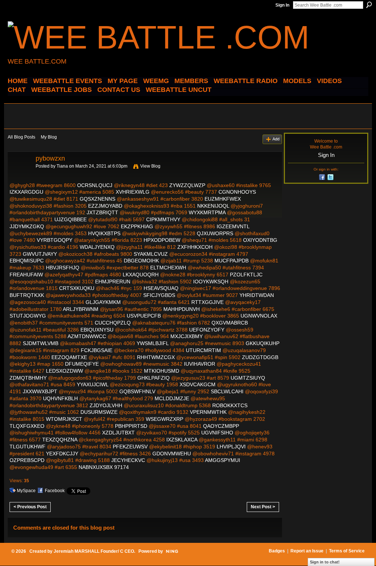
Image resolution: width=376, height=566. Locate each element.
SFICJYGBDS (159, 295)
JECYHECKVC (128, 460)
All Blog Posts (21, 137)
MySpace (26, 490)
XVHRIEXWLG (132, 192)
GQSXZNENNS (97, 199)
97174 (121, 467)
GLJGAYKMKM (103, 302)
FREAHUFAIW (26, 274)
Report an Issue (306, 551)
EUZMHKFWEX (223, 199)
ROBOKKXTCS (229, 405)
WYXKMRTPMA (207, 212)
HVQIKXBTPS (104, 233)
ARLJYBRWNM (80, 309)
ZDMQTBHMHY (28, 378)
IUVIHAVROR (199, 364)
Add (275, 139)
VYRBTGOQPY (54, 240)
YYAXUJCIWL (92, 384)
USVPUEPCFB (144, 316)
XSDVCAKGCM (198, 384)
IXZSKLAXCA (181, 440)
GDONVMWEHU (171, 453)
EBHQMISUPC (27, 261)
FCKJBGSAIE (96, 350)
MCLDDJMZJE (172, 398)
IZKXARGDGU (26, 192)
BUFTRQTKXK (27, 295)
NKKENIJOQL (213, 206)
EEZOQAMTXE (69, 357)
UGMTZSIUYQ (248, 378)
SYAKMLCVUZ (151, 254)
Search (369, 4)
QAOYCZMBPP (221, 426)
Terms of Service (347, 551)
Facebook (55, 490)
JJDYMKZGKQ (27, 226)
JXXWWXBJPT (40, 391)
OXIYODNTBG (260, 240)
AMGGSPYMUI (222, 460)
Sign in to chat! (325, 562)
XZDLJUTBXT (118, 433)
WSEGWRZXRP (164, 419)
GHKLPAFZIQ (153, 378)
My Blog (49, 137)
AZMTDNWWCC (87, 336)
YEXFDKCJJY (62, 453)
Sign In (282, 5)
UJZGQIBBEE (70, 219)
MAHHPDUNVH (181, 309)
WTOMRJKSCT (64, 419)
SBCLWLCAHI (227, 391)
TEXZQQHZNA (59, 440)
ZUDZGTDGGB (260, 357)
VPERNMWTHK (208, 412)
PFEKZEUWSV (130, 446)
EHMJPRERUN (112, 281)
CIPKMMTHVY (163, 219)
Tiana (62, 166)
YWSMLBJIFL (153, 343)
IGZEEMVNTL (233, 226)
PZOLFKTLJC (246, 274)
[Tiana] (19, 175)
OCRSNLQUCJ (94, 185)
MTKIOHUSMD (161, 371)
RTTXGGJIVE (207, 302)
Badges (277, 551)
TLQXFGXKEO (27, 426)
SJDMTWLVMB (40, 343)
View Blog (150, 166)
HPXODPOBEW (162, 240)
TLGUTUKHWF (28, 446)
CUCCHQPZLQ (113, 323)
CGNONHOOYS (237, 192)
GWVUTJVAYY (40, 254)
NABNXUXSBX (96, 467)
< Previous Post (30, 506)
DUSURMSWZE (99, 412)
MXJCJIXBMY (186, 336)
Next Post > (263, 506)
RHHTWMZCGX (156, 357)
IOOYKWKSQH (210, 281)
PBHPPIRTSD (131, 426)
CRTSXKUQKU (76, 288)
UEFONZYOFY (206, 330)
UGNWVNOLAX (259, 316)
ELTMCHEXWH (168, 268)
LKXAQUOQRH (141, 274)
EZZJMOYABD (105, 206)
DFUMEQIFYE (82, 364)
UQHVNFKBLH (60, 398)
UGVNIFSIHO (217, 433)
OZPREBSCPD (27, 460)
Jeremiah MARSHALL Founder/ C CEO (94, 551)
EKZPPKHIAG (137, 226)
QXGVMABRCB (230, 323)
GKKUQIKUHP (262, 343)
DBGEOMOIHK (141, 261)
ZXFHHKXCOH (195, 247)
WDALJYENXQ (97, 247)
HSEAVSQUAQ (161, 288)
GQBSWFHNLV (137, 391)
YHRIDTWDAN (256, 295)
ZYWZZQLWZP (187, 185)
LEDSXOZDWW (64, 371)
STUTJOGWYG (28, 316)
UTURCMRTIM (203, 350)
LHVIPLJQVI (231, 446)
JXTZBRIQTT (102, 212)
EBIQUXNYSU (96, 330)
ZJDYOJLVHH (106, 405)
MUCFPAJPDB (231, 261)
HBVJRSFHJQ (62, 268)
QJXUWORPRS (215, 233)
